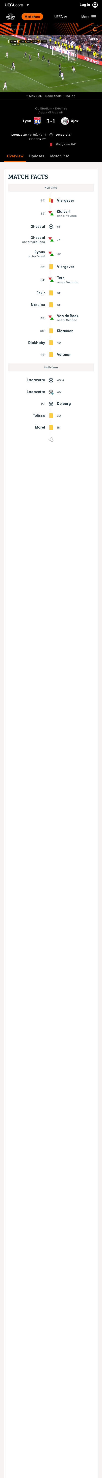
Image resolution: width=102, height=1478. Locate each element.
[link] (32, 16)
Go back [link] (16, 29)
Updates (36, 156)
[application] (51, 63)
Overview (15, 156)
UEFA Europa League (10, 16)
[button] (87, 16)
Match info (59, 156)
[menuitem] (35, 16)
